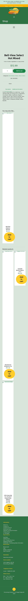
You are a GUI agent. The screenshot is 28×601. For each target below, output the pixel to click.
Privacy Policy (6, 531)
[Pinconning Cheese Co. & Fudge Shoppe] (14, 11)
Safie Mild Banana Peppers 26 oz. (20, 270)
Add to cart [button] (9, 237)
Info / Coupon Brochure (8, 540)
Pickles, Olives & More (20, 75)
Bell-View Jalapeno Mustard (8, 228)
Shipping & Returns (7, 541)
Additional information (17, 89)
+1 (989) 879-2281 (10, 571)
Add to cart (19, 70)
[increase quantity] (10, 70)
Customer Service (18, 6)
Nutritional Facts (7, 529)
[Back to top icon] (14, 589)
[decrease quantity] (4, 70)
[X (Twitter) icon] (14, 595)
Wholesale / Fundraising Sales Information (13, 543)
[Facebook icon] (13, 595)
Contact (11, 6)
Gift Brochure (6, 538)
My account (6, 546)
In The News (6, 533)
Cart (4, 548)
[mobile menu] (26, 10)
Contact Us (6, 526)
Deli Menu (5, 537)
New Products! (6, 551)
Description (8, 89)
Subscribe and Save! (8, 557)
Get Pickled (11, 75)
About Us (5, 524)
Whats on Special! (7, 549)
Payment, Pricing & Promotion (10, 530)
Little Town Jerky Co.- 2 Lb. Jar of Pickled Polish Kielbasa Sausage (8, 498)
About (6, 6)
